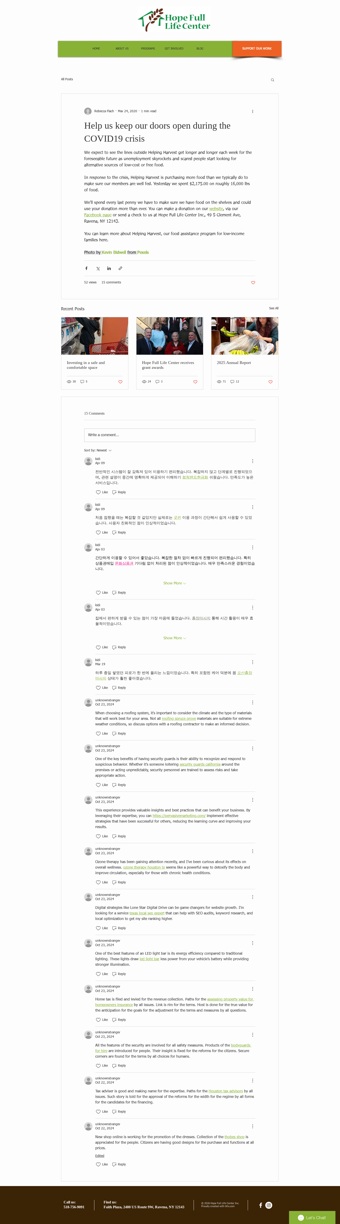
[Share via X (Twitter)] (98, 268)
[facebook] (260, 1205)
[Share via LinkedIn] (109, 268)
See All (273, 308)
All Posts (67, 79)
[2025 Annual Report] (244, 336)
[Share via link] (120, 268)
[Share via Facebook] (86, 268)
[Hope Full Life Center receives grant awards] (169, 336)
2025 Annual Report (234, 362)
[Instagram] (268, 1205)
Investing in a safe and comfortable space (86, 365)
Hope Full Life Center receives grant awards (168, 365)
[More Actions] (252, 461)
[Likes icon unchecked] (98, 492)
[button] (272, 79)
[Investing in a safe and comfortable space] (94, 336)
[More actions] (252, 111)
